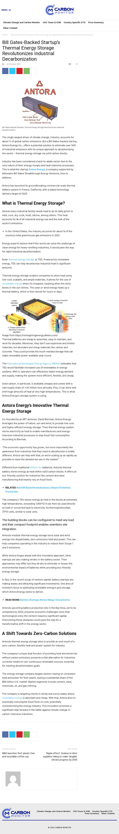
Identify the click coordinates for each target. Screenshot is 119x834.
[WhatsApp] (27, 71)
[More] (34, 71)
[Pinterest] (19, 71)
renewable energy (12, 283)
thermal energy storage (21, 259)
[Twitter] (12, 71)
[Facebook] (5, 71)
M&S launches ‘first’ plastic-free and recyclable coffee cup (18, 755)
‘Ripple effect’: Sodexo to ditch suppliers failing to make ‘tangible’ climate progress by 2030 (60, 756)
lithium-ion (36, 467)
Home (5, 34)
